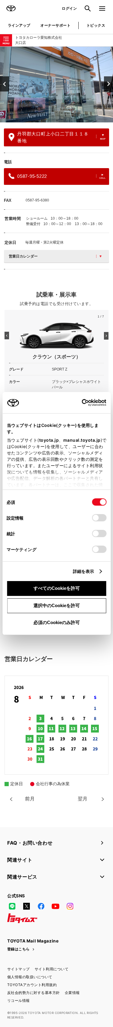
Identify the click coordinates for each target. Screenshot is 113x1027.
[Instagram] (70, 906)
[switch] (99, 517)
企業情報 (72, 992)
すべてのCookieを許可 (56, 588)
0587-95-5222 (32, 176)
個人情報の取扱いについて (29, 977)
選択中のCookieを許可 (56, 605)
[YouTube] (55, 906)
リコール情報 (18, 1000)
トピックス (95, 25)
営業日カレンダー (23, 256)
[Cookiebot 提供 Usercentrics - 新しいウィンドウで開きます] (79, 402)
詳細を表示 (83, 571)
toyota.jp (49, 440)
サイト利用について (51, 969)
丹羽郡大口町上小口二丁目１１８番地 (52, 137)
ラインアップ (19, 25)
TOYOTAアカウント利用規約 (32, 984)
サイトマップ (18, 969)
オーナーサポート (55, 25)
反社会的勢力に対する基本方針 (33, 992)
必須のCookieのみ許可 (56, 622)
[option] (56, 84)
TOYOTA (11, 8)
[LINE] (12, 906)
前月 (30, 798)
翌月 (82, 798)
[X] (26, 906)
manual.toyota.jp (81, 440)
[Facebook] (41, 906)
